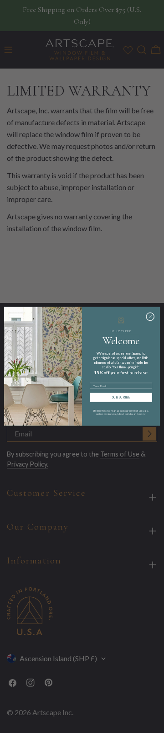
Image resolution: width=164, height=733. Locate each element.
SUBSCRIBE (121, 397)
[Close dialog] (150, 317)
